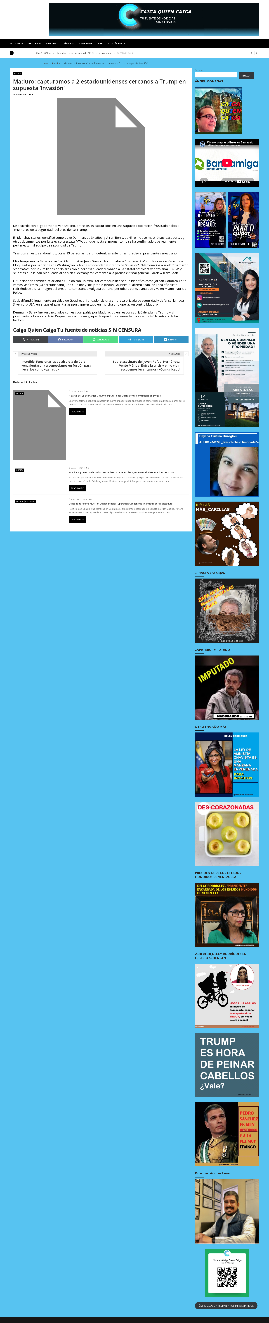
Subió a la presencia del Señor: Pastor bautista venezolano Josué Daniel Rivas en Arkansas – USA (121, 472)
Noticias (15, 43)
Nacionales (30, 501)
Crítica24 (67, 43)
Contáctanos (116, 43)
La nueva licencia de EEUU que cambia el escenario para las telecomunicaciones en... (80, 50)
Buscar (199, 70)
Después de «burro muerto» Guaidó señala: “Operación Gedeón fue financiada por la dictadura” (121, 503)
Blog (100, 43)
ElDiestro (51, 43)
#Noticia (17, 74)
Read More (77, 411)
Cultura (33, 43)
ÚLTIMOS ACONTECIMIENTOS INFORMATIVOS (226, 1305)
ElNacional (85, 43)
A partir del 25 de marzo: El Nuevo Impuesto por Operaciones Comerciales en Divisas (115, 395)
